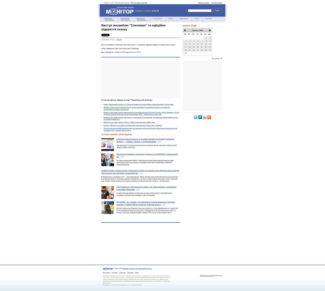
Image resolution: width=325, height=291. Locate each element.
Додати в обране (216, 2)
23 (210, 47)
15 (206, 44)
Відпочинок (184, 19)
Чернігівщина (109, 19)
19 (194, 47)
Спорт (196, 19)
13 (198, 44)
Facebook (144, 2)
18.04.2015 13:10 (107, 40)
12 (194, 44)
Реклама (115, 272)
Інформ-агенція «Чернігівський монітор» (118, 7)
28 (202, 50)
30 (210, 50)
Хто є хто (208, 19)
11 (190, 44)
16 (210, 44)
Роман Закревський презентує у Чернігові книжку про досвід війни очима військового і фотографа (139, 104)
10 (186, 44)
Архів (137, 272)
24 (186, 50)
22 (206, 47)
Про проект (106, 272)
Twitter (138, 2)
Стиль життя (157, 19)
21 (202, 47)
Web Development (206, 276)
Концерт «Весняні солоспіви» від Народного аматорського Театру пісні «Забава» (133, 125)
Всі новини (216, 58)
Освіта (170, 19)
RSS (134, 2)
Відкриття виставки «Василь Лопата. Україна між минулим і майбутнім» (129, 122)
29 (206, 50)
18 (190, 47)
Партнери (122, 272)
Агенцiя (119, 40)
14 (202, 44)
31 (186, 53)
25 (190, 50)
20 (198, 47)
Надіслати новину (203, 2)
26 (194, 50)
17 (186, 47)
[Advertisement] (140, 79)
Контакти (130, 272)
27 (198, 50)
